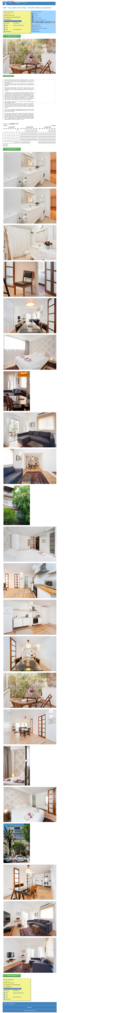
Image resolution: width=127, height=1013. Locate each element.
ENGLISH (18, 2)
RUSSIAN (25, 2)
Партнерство (12, 1003)
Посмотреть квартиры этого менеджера (12, 988)
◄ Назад (5, 125)
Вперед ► (54, 125)
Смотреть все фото (8, 75)
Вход (10, 2)
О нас (5, 1003)
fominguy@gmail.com (18, 25)
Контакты (29, 1007)
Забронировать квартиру (12, 149)
